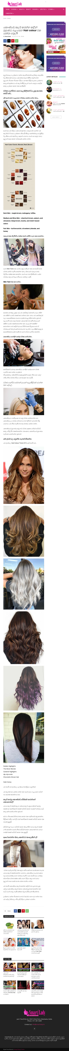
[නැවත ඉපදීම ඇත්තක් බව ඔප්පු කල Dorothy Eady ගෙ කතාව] (9, 985)
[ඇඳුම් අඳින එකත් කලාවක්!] (23, 942)
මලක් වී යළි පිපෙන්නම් (59, 95)
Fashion (34, 9)
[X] (9, 41)
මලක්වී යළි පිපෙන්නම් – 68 (58, 111)
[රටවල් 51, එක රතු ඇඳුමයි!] (23, 985)
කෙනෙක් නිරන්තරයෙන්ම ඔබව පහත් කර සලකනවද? (8, 974)
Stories (50, 9)
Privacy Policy (17, 1049)
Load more (55, 117)
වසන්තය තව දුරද (57, 81)
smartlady (8, 36)
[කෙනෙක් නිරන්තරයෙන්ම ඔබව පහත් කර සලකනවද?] (9, 967)
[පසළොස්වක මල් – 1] (49, 89)
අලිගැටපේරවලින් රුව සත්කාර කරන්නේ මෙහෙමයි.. (8, 931)
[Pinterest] (12, 41)
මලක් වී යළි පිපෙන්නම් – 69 (59, 97)
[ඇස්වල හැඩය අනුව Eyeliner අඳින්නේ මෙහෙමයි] (49, 103)
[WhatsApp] (16, 41)
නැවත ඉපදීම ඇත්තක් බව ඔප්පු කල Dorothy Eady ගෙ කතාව (9, 992)
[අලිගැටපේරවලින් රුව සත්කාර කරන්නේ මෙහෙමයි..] (9, 924)
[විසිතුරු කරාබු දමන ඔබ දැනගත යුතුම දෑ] (37, 924)
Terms (22, 1049)
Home (8, 9)
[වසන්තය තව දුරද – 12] (49, 82)
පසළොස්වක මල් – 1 (57, 90)
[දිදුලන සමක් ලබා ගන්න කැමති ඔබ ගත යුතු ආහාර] (9, 942)
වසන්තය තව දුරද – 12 (57, 83)
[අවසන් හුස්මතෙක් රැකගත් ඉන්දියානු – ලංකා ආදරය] (23, 967)
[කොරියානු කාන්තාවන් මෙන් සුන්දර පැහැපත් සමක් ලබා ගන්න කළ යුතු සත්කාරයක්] (23, 924)
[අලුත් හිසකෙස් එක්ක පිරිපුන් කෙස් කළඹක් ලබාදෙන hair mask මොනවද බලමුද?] (37, 942)
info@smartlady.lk (38, 1024)
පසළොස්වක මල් (57, 88)
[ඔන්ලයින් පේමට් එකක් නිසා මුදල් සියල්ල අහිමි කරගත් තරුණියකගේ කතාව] (37, 985)
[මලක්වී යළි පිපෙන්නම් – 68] (49, 111)
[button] (64, 9)
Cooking (13, 9)
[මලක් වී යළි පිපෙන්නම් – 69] (49, 96)
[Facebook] (5, 41)
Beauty (28, 9)
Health (21, 9)
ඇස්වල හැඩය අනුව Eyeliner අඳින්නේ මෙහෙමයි (59, 104)
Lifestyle (43, 9)
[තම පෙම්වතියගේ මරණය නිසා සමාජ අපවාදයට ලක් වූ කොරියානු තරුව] (37, 967)
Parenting (9, 13)
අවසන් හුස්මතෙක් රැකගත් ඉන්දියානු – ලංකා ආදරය (22, 974)
